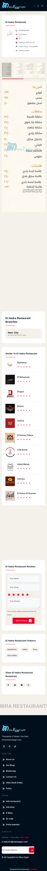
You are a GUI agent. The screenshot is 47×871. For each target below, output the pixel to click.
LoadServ (33, 869)
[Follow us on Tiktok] (15, 746)
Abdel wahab (23, 464)
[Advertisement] (23, 288)
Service (5, 795)
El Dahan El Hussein (26, 493)
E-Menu (9, 813)
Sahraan (21, 479)
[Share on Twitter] (15, 685)
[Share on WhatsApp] (28, 685)
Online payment (13, 824)
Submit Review (22, 621)
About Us (10, 759)
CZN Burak (22, 450)
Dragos (20, 392)
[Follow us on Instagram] (9, 746)
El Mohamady (23, 377)
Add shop (10, 807)
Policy (8, 788)
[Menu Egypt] (14, 5)
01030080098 (24, 30)
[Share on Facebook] (8, 685)
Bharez (20, 406)
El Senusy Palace (25, 435)
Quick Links (6, 753)
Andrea (20, 421)
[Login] (38, 5)
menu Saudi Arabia (14, 783)
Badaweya (22, 363)
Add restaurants (13, 801)
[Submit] (32, 850)
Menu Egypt (24, 857)
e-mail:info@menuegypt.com (14, 842)
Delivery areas (24, 50)
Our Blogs (10, 765)
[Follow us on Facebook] (4, 746)
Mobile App (11, 771)
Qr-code (9, 819)
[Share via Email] (21, 685)
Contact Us (11, 777)
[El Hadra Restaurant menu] (6, 70)
